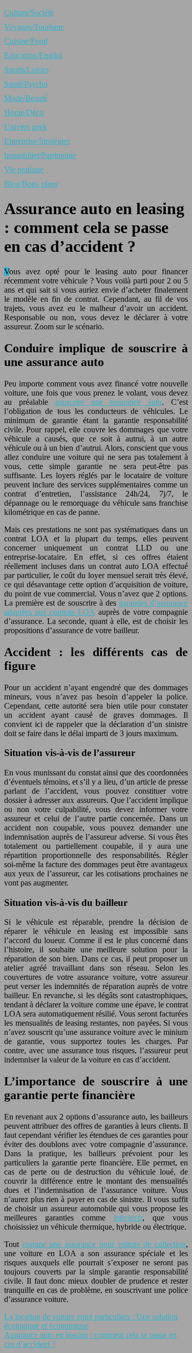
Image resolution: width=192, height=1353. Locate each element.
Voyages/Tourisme (34, 26)
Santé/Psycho (26, 84)
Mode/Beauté (26, 98)
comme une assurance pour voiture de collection (104, 1244)
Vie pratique (24, 169)
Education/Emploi (33, 55)
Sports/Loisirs (26, 69)
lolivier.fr (128, 1217)
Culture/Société (29, 12)
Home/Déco (24, 112)
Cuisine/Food (26, 41)
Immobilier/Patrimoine (40, 155)
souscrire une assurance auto (108, 402)
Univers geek (25, 126)
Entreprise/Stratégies (37, 141)
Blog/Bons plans (31, 183)
